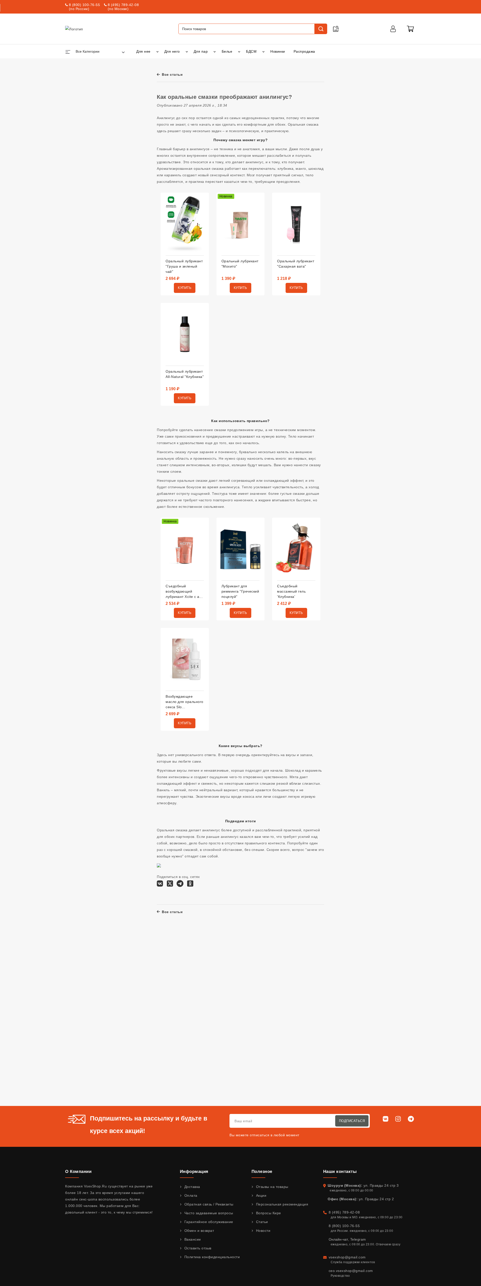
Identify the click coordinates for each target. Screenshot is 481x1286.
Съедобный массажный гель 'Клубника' (291, 591)
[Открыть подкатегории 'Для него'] (186, 51)
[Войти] (393, 28)
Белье (227, 51)
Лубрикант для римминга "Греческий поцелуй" (240, 591)
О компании (78, 1171)
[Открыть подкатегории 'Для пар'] (214, 51)
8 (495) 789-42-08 (123, 5)
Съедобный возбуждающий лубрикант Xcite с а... (184, 591)
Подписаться (352, 1121)
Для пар (201, 51)
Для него (172, 51)
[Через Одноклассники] (190, 885)
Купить (184, 288)
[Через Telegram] (180, 885)
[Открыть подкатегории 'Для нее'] (157, 51)
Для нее (143, 51)
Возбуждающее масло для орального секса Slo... (184, 701)
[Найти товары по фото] (336, 28)
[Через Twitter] (170, 885)
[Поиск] (320, 29)
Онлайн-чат (338, 1239)
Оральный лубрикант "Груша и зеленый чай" (184, 266)
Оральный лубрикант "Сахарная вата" (295, 263)
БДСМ (251, 51)
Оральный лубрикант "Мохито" (240, 263)
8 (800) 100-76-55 (84, 5)
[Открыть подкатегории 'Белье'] (239, 51)
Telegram (358, 1239)
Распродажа (304, 51)
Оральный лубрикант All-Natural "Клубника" (185, 374)
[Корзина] (410, 28)
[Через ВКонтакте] (160, 885)
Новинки (277, 51)
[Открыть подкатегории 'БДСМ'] (263, 51)
